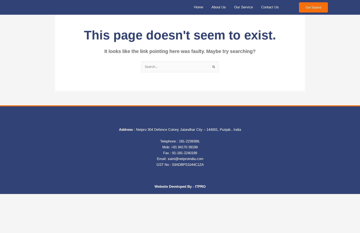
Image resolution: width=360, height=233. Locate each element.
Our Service (243, 7)
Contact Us (270, 7)
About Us (218, 7)
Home (198, 7)
